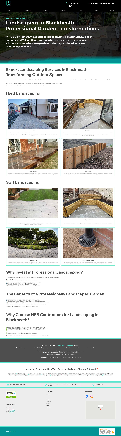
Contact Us (48, 407)
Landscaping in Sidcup (98, 374)
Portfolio (47, 405)
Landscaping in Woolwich (55, 375)
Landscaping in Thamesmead (96, 375)
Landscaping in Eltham (65, 375)
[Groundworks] (57, 397)
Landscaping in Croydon (13, 375)
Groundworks (48, 396)
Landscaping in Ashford (52, 373)
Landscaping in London (107, 375)
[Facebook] (87, 396)
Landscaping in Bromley (108, 374)
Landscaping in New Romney (42, 373)
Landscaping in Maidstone (13, 374)
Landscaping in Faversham (95, 373)
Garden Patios (88, 130)
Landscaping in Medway (77, 374)
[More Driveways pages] (47, 10)
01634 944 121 (99, 384)
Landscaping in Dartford (57, 374)
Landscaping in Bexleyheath (88, 374)
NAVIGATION (49, 391)
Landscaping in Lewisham (34, 375)
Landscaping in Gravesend (67, 374)
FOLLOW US (88, 391)
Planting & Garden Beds (88, 219)
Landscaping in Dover (12, 373)
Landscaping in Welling (85, 375)
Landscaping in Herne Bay (74, 373)
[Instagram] (91, 396)
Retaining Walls (88, 171)
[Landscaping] (57, 395)
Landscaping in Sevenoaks (47, 374)
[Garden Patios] (57, 401)
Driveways (48, 399)
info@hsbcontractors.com (102, 3)
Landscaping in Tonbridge (23, 374)
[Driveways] (57, 399)
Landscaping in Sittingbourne (107, 373)
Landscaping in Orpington (24, 375)
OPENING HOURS (10, 404)
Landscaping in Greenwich (45, 375)
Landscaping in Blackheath (76, 375)
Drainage (48, 403)
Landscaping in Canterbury (63, 373)
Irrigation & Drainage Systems (88, 260)
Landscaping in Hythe (32, 373)
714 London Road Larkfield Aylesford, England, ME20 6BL (62, 384)
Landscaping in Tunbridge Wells (35, 374)
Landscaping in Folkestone (22, 373)
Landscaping (48, 394)
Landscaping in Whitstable (85, 373)
